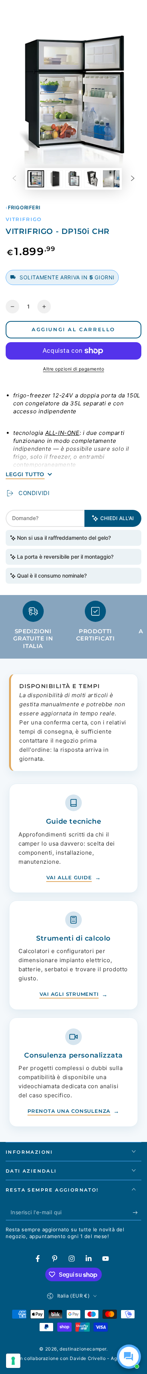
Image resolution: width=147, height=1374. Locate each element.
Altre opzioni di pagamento (73, 369)
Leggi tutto (25, 474)
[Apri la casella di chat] (129, 1356)
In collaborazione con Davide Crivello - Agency (73, 1358)
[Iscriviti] (137, 1212)
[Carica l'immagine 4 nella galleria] (92, 178)
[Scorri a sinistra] (14, 179)
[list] (73, 628)
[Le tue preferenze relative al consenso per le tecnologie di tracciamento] (13, 1361)
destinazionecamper (83, 1349)
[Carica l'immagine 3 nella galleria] (73, 178)
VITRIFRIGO (24, 219)
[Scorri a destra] (132, 179)
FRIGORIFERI (24, 207)
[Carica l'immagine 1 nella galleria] (36, 178)
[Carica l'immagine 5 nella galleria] (111, 178)
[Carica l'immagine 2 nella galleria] (54, 178)
